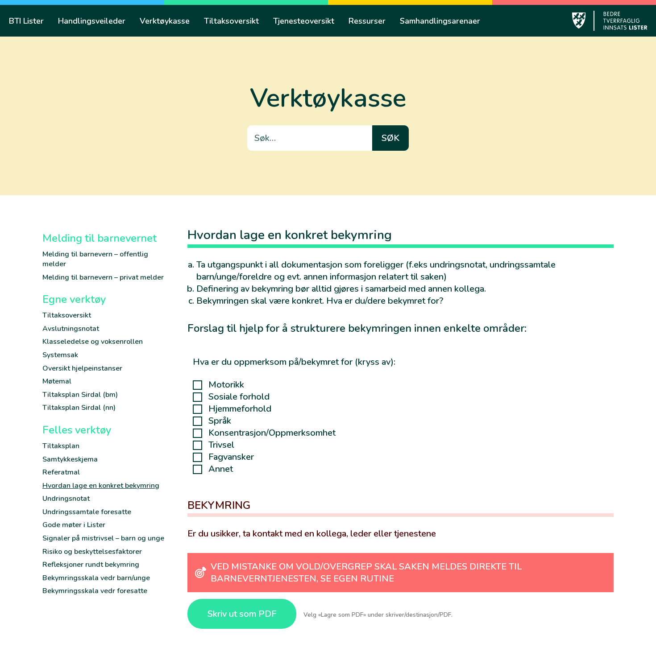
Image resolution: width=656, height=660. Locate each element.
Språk (219, 421)
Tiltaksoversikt (66, 315)
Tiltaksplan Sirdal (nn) (79, 407)
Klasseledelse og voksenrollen (92, 341)
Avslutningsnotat (70, 329)
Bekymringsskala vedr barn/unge (96, 578)
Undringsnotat (66, 498)
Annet (220, 469)
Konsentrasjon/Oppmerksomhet (272, 433)
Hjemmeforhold (239, 408)
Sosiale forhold (239, 396)
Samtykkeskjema (70, 459)
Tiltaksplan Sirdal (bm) (80, 395)
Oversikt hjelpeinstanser (82, 368)
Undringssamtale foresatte (86, 512)
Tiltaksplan (60, 446)
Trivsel (221, 445)
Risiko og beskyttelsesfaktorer (92, 552)
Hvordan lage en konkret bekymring (100, 486)
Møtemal (56, 381)
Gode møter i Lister (73, 525)
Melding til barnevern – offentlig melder (95, 259)
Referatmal (61, 472)
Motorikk (226, 384)
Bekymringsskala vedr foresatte (94, 591)
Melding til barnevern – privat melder (103, 277)
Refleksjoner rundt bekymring (90, 564)
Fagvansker (231, 457)
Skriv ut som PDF (242, 614)
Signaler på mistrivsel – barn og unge (103, 538)
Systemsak (60, 355)
